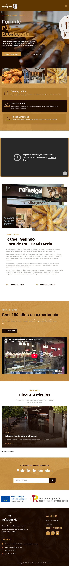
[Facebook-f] (48, 533)
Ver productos (32, 54)
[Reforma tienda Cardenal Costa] (34, 427)
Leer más (8, 443)
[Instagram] (52, 533)
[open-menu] (66, 6)
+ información (9, 330)
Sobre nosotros (11, 54)
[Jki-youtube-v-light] (57, 533)
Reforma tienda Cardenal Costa (20, 436)
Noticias (6, 432)
